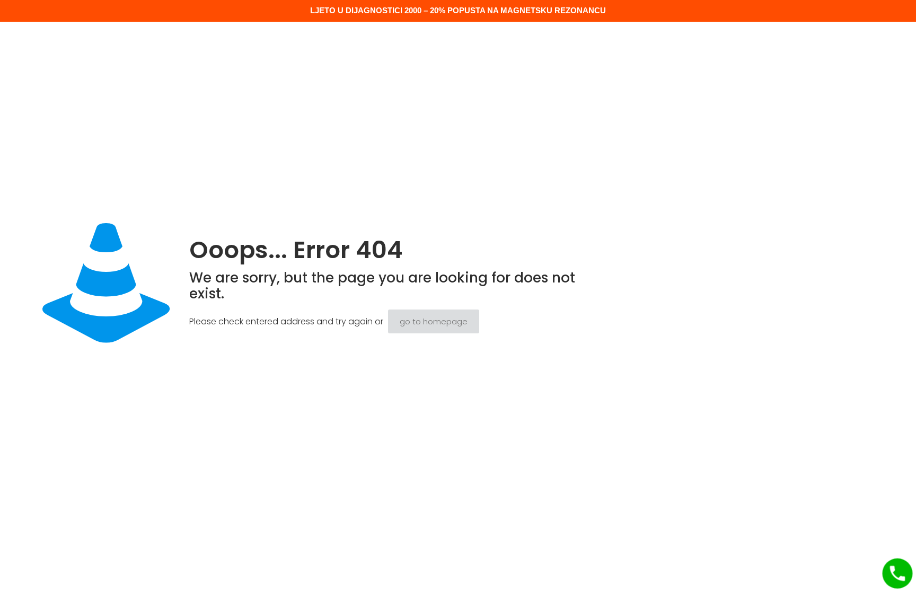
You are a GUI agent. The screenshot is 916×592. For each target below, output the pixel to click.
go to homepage (434, 321)
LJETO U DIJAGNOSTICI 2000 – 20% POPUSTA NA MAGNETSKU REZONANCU (458, 10)
